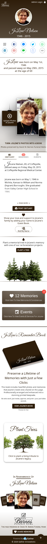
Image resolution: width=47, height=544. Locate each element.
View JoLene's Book (23, 406)
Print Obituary (25, 208)
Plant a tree (23, 250)
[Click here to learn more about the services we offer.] (23, 519)
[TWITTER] (33, 44)
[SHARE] (33, 50)
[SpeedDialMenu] (40, 537)
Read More (23, 203)
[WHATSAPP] (42, 44)
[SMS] (23, 50)
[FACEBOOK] (14, 44)
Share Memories (25, 532)
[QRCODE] (4, 44)
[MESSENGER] (23, 44)
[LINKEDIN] (4, 50)
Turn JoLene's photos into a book (23, 143)
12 (44, 292)
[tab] (10, 156)
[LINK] (42, 50)
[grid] (23, 117)
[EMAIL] (14, 50)
